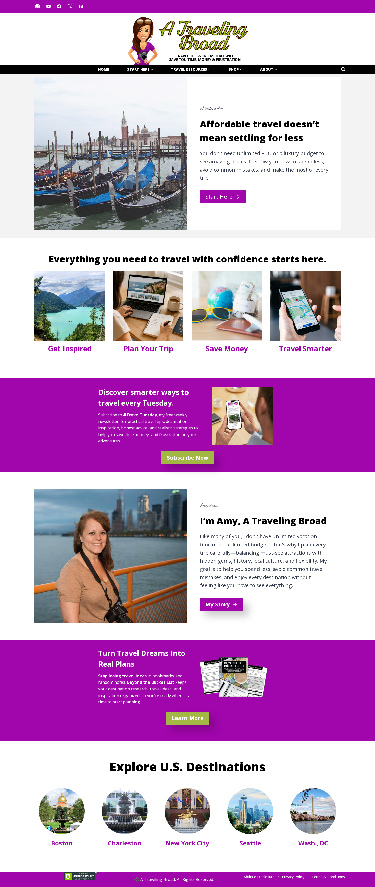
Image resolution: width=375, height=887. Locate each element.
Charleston (125, 843)
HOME (103, 69)
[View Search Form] (343, 69)
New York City (187, 843)
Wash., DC (313, 843)
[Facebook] (59, 6)
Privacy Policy (293, 876)
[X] (70, 6)
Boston (62, 843)
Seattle (250, 843)
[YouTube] (48, 6)
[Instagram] (37, 6)
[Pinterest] (81, 6)
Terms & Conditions (328, 876)
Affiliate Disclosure (259, 876)
